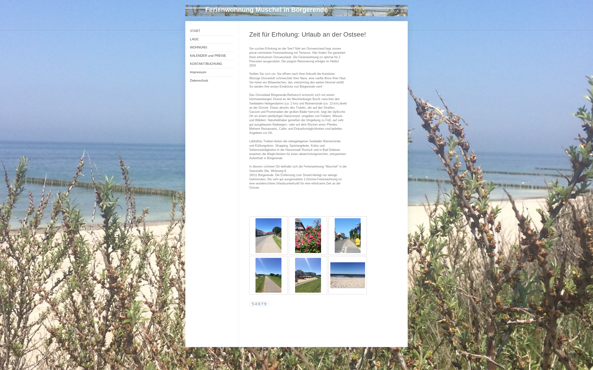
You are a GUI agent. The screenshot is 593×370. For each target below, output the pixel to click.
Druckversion (204, 356)
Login (399, 356)
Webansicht (394, 360)
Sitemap (223, 356)
